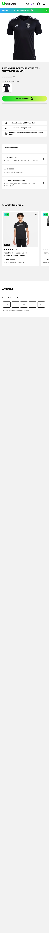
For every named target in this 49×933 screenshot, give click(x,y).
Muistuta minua (22, 99)
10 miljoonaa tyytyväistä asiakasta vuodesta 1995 (26, 133)
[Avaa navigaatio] (44, 4)
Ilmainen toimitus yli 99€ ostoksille (23, 123)
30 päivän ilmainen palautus (20, 128)
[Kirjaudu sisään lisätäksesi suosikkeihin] (36, 214)
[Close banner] (46, 10)
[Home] (9, 3)
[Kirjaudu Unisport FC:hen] (33, 4)
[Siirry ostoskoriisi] (38, 4)
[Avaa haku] (27, 3)
